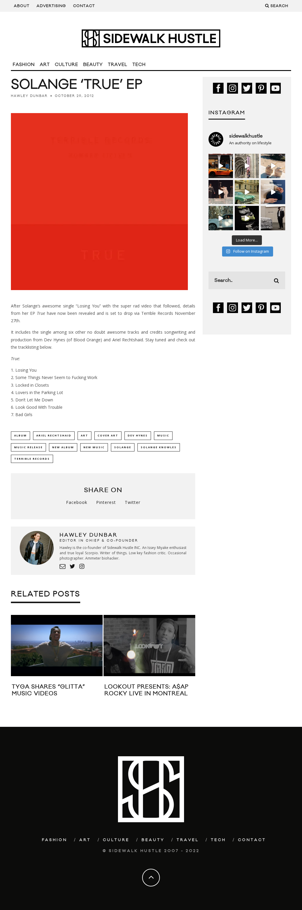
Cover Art (108, 435)
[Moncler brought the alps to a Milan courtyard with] (247, 192)
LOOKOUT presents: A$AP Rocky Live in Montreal (146, 690)
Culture (66, 64)
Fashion (24, 64)
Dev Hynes (138, 435)
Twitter (132, 502)
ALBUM (20, 435)
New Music (94, 447)
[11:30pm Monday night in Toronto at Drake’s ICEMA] (221, 192)
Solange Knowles (159, 447)
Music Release (28, 447)
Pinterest (106, 502)
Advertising (51, 6)
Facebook (76, 502)
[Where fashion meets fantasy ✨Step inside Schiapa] (247, 166)
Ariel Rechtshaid (53, 435)
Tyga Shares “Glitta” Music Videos (48, 690)
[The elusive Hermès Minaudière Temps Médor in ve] (273, 192)
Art (45, 64)
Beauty (93, 64)
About (21, 6)
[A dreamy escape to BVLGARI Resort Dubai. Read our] (273, 166)
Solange (122, 447)
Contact (84, 6)
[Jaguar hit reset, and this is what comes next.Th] (273, 218)
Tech (139, 64)
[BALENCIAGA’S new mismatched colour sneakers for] (247, 218)
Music (163, 435)
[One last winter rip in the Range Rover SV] (221, 218)
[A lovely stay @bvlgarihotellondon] (221, 166)
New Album (63, 447)
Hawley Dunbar (29, 96)
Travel (117, 64)
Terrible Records (32, 459)
